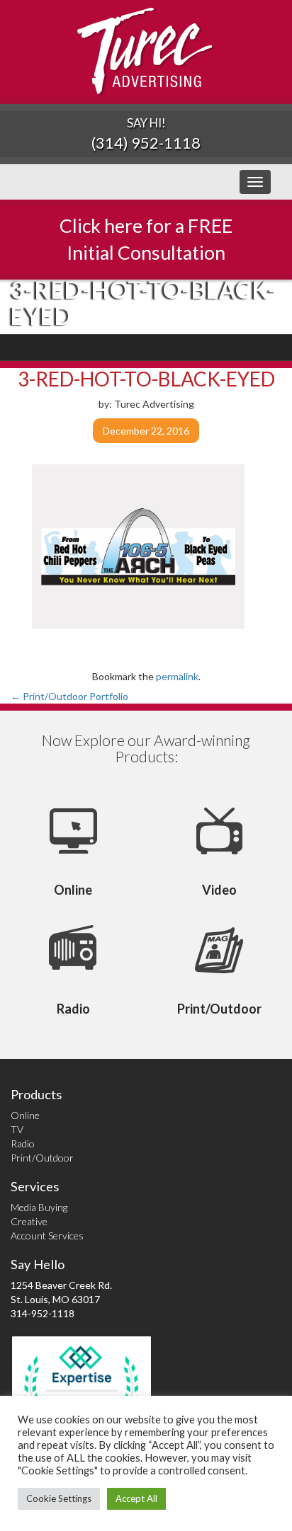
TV (17, 1129)
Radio (23, 1143)
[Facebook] (202, 347)
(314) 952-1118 (146, 142)
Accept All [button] (136, 1498)
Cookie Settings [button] (58, 1498)
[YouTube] (253, 347)
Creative (29, 1221)
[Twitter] (219, 347)
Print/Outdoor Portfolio (69, 696)
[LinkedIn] (236, 347)
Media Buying (39, 1207)
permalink (177, 676)
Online (25, 1115)
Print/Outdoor (42, 1158)
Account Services (47, 1235)
